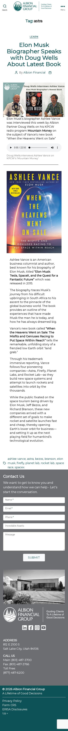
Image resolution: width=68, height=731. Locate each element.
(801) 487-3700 (21, 660)
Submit (34, 557)
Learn (34, 37)
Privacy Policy (12, 701)
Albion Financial (34, 72)
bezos (39, 459)
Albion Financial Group (29, 689)
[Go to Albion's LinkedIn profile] (24, 627)
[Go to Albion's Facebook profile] (31, 627)
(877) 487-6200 (13, 672)
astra (30, 459)
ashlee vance (17, 459)
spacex (19, 467)
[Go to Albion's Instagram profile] (37, 627)
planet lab (32, 463)
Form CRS (9, 705)
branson (50, 459)
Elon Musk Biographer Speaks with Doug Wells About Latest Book (34, 54)
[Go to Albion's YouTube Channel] (43, 627)
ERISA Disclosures (14, 709)
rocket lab (48, 463)
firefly (20, 463)
